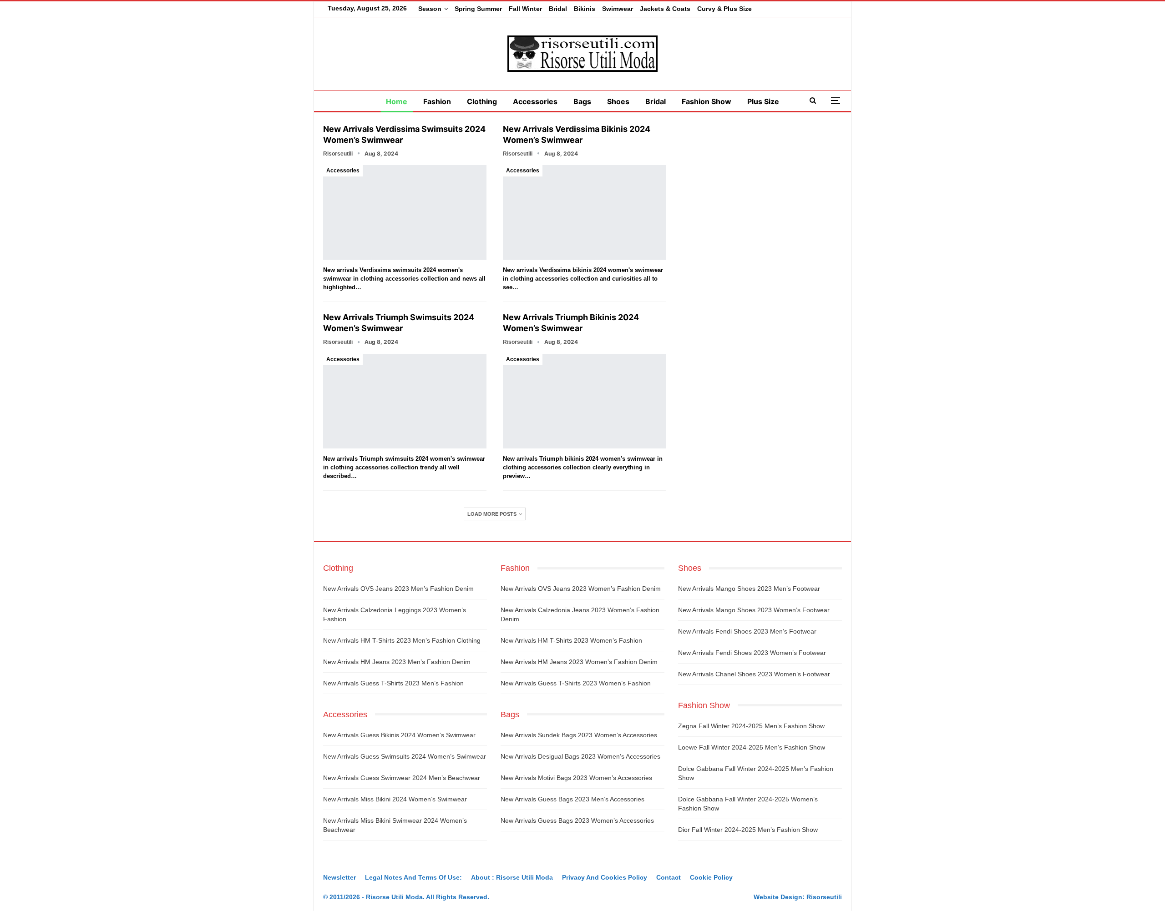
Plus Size (763, 101)
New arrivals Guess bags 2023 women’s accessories (577, 820)
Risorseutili (824, 897)
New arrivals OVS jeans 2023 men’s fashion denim (398, 588)
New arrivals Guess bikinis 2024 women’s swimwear (399, 735)
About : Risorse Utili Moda (512, 877)
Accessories (535, 101)
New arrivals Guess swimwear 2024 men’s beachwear (401, 777)
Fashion (437, 101)
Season (429, 8)
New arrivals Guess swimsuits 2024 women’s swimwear (404, 756)
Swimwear (617, 8)
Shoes (618, 101)
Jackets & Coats (665, 8)
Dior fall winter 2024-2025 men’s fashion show (748, 829)
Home (396, 101)
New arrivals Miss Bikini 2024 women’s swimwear (395, 799)
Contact (668, 877)
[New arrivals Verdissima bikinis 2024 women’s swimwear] (584, 212)
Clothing (482, 101)
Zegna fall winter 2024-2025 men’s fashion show (751, 726)
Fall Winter (525, 8)
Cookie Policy (711, 877)
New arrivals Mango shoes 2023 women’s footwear (754, 610)
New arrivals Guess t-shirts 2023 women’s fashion (576, 683)
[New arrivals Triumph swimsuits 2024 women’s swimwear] (404, 401)
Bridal (558, 8)
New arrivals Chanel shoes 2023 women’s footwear (754, 674)
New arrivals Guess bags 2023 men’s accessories (572, 799)
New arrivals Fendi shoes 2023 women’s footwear (752, 652)
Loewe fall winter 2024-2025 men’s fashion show (751, 747)
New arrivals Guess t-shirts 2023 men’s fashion (393, 683)
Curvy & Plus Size (724, 8)
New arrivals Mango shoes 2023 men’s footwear (749, 588)
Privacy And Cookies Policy (604, 877)
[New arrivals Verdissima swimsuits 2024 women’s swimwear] (404, 212)
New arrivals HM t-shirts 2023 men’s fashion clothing (402, 640)
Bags (582, 101)
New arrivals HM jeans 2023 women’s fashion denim (579, 661)
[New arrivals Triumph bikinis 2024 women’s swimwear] (584, 401)
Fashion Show (706, 101)
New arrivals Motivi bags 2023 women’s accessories (576, 777)
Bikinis (584, 8)
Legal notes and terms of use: (413, 877)
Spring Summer (478, 8)
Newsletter (339, 877)
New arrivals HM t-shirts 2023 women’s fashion (571, 640)
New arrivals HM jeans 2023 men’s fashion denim (397, 661)
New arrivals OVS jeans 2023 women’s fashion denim (581, 588)
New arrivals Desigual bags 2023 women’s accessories (580, 756)
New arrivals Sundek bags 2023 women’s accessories (579, 735)
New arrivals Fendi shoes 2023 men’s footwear (747, 631)
